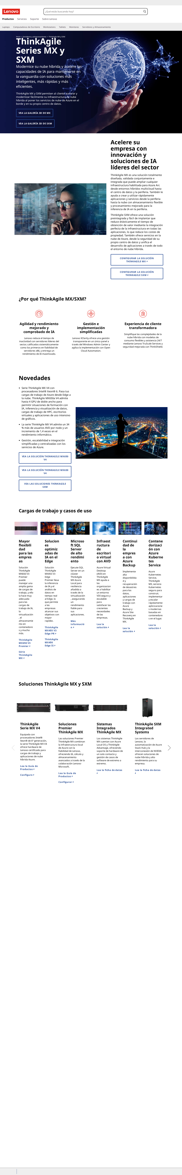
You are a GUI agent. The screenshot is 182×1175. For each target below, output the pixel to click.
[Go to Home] (11, 11)
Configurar (65, 782)
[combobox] (93, 11)
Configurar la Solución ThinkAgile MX (137, 260)
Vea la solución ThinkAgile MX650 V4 (45, 458)
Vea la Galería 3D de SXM (35, 123)
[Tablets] (67, 27)
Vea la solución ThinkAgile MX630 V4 (45, 471)
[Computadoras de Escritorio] (41, 27)
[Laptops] (11, 27)
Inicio (18, 36)
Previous (12, 745)
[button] (144, 11)
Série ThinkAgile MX (25, 655)
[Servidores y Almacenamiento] (112, 27)
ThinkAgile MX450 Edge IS (51, 642)
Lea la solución (102, 626)
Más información (77, 624)
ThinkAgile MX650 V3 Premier (25, 643)
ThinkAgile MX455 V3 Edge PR (51, 630)
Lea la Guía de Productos (29, 767)
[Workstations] (57, 27)
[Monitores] (80, 27)
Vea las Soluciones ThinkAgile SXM (45, 485)
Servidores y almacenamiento (34, 36)
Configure (26, 774)
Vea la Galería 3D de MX (35, 113)
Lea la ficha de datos (109, 770)
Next (166, 745)
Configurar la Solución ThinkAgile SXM (137, 273)
